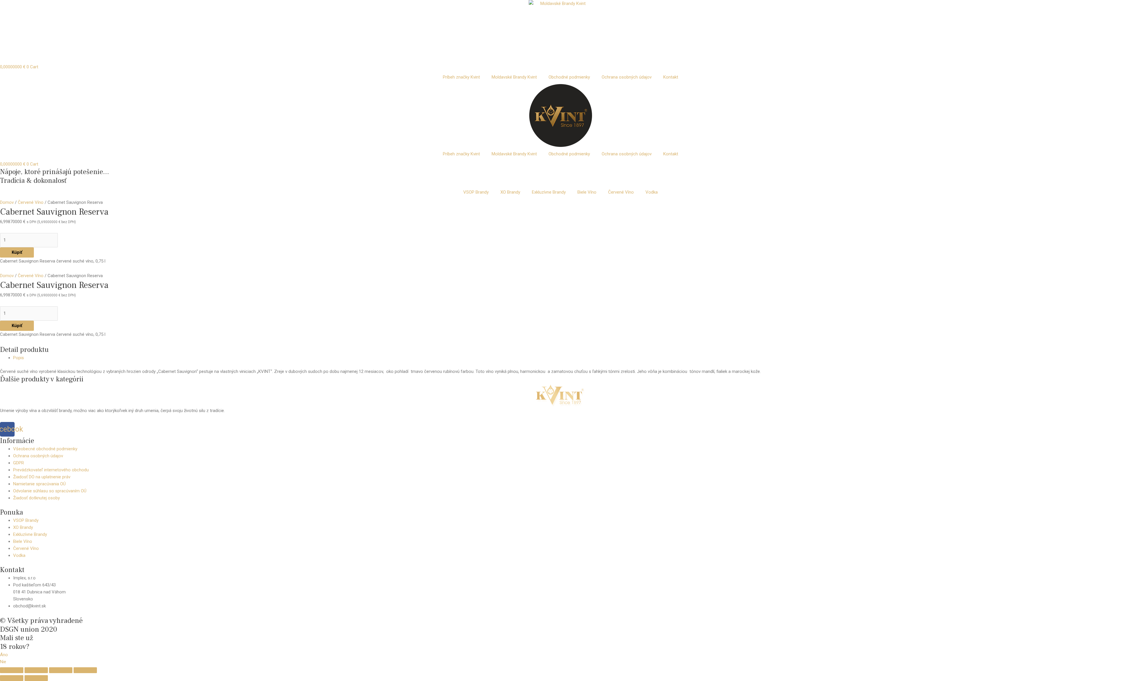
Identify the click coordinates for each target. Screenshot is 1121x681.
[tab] (567, 357)
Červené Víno (621, 192)
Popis (18, 357)
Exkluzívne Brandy (549, 192)
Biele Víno (586, 192)
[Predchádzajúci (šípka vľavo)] (11, 678)
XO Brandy (510, 192)
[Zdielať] (36, 670)
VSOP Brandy (476, 192)
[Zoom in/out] (85, 670)
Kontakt (670, 77)
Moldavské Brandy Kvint (514, 77)
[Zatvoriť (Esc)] (11, 670)
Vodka (651, 192)
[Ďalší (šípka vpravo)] (36, 678)
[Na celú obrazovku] (60, 670)
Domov (7, 202)
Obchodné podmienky (569, 77)
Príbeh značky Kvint (461, 77)
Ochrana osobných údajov (627, 77)
